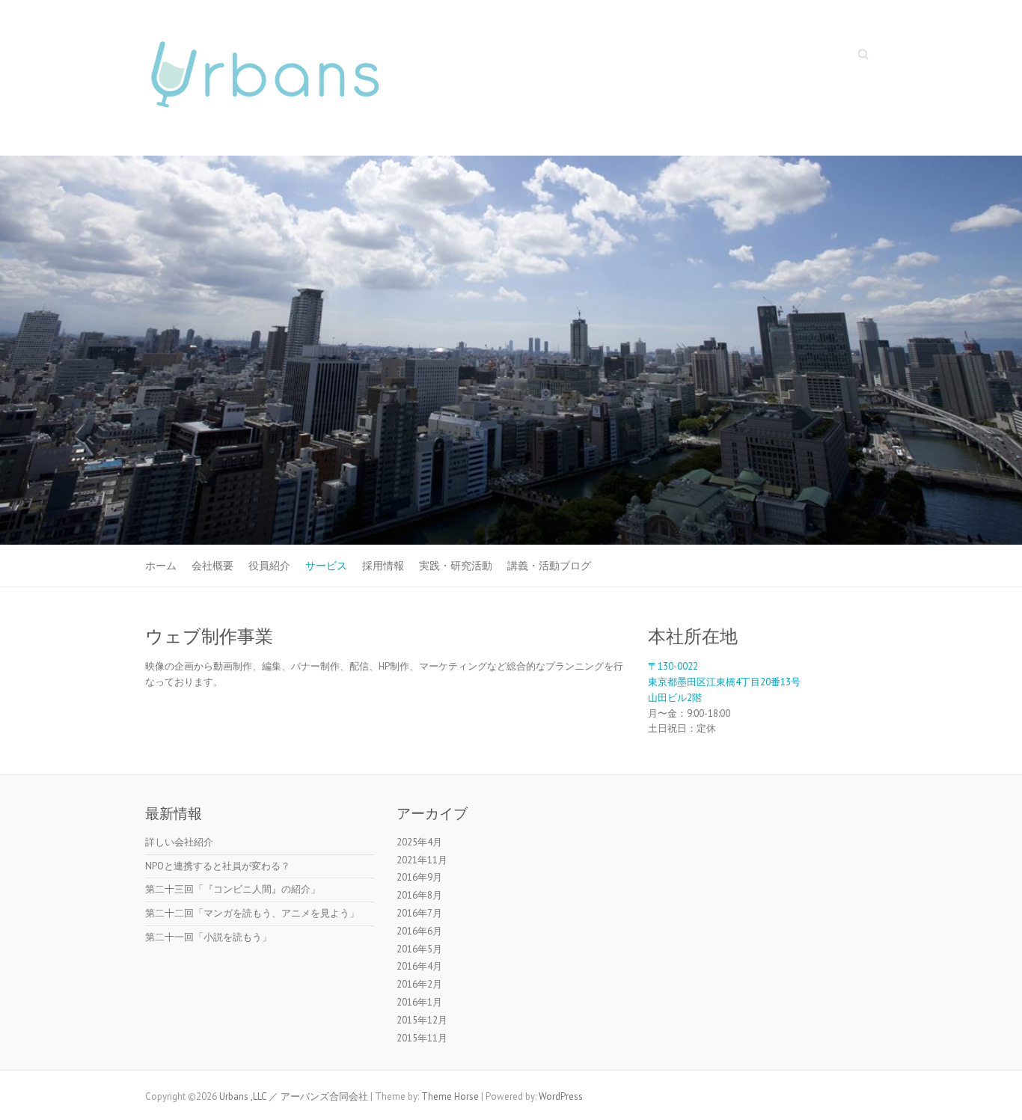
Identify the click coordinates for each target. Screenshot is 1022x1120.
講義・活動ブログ (549, 565)
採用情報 (383, 565)
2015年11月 (422, 1038)
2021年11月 (422, 860)
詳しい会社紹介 (179, 842)
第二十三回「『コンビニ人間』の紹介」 (232, 889)
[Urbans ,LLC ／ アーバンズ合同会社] (265, 78)
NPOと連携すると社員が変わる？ (217, 866)
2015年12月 (422, 1020)
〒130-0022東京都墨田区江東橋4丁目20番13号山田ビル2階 (724, 682)
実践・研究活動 (455, 565)
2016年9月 (419, 877)
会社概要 (212, 565)
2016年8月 (419, 895)
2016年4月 (419, 966)
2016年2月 (419, 984)
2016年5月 (419, 949)
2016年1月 (419, 1002)
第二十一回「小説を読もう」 (208, 937)
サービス (326, 565)
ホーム (161, 565)
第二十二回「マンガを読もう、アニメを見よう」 (252, 913)
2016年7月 (419, 913)
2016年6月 (419, 931)
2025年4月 (419, 842)
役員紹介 (269, 565)
